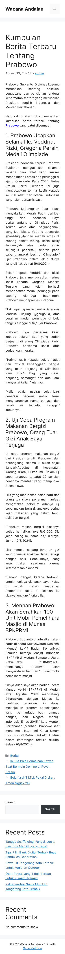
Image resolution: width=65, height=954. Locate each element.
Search (10, 802)
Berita (14, 755)
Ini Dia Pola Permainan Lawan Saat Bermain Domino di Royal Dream (29, 766)
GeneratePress (32, 948)
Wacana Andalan (24, 9)
